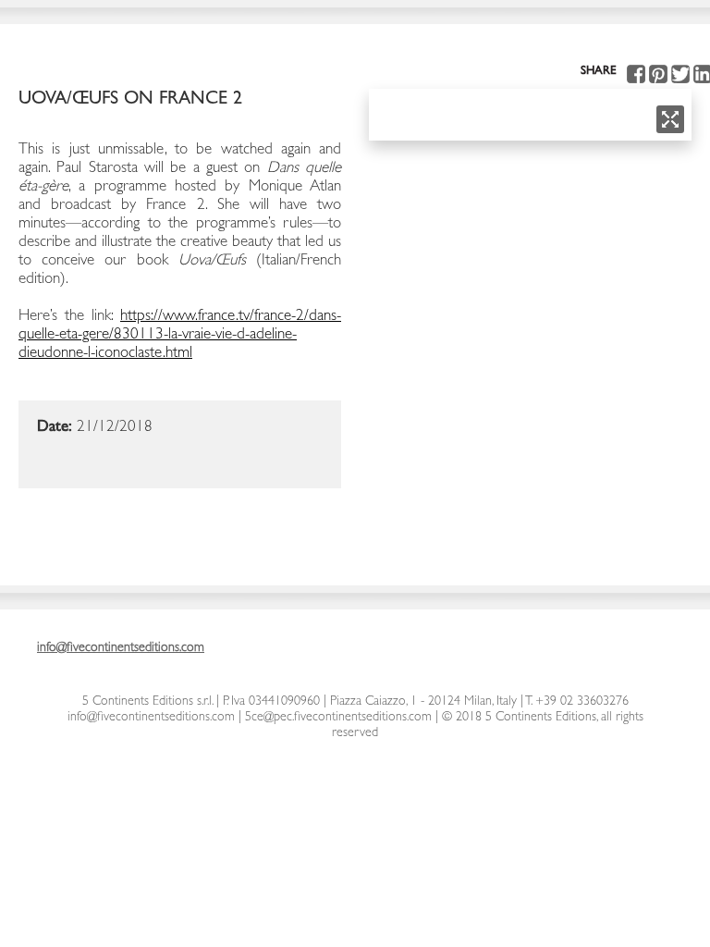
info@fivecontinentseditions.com (151, 717)
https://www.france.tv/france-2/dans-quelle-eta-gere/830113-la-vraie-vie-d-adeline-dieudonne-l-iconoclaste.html (179, 335)
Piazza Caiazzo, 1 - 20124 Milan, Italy (423, 701)
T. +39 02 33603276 (576, 701)
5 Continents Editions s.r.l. (147, 701)
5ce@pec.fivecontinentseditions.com (338, 717)
